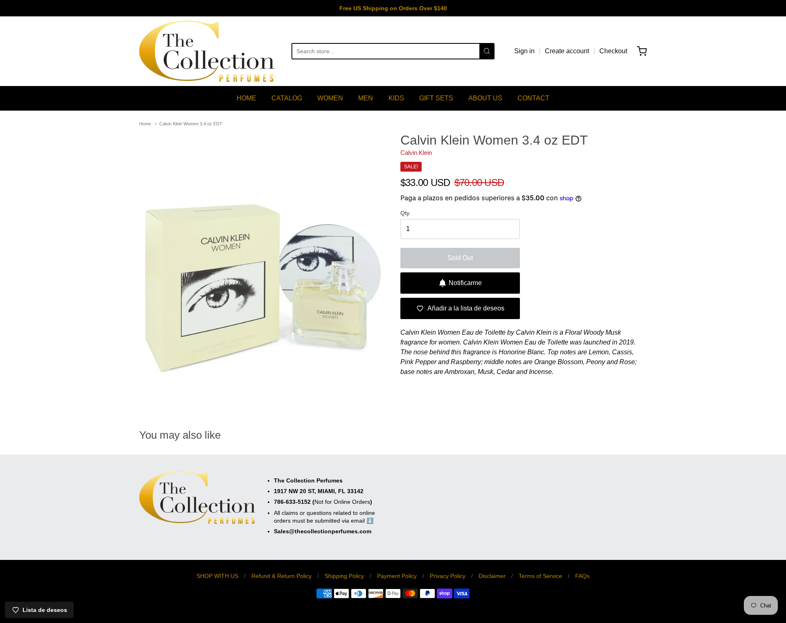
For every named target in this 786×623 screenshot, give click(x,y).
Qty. (405, 213)
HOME (246, 98)
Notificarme (465, 282)
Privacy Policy (447, 576)
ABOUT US (485, 98)
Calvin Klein (416, 152)
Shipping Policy (344, 576)
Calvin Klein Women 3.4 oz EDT (190, 123)
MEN (365, 98)
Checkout (613, 51)
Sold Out (460, 257)
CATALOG (286, 98)
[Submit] (487, 51)
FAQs (582, 576)
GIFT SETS (436, 98)
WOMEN (330, 98)
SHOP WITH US (217, 576)
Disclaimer (492, 576)
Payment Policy (397, 576)
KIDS (396, 98)
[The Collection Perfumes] (206, 51)
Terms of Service (540, 576)
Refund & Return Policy (281, 576)
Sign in (524, 51)
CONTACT (533, 98)
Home (145, 123)
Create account (567, 51)
